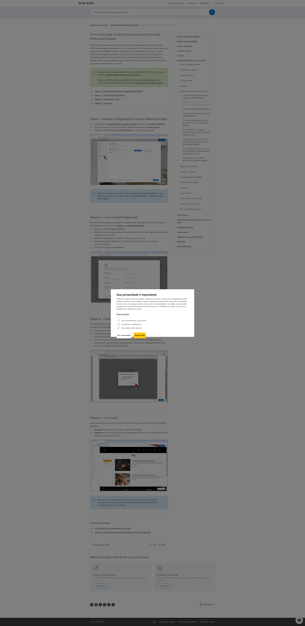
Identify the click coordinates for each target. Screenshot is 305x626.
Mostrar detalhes (123, 314)
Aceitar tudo (140, 335)
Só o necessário (124, 335)
